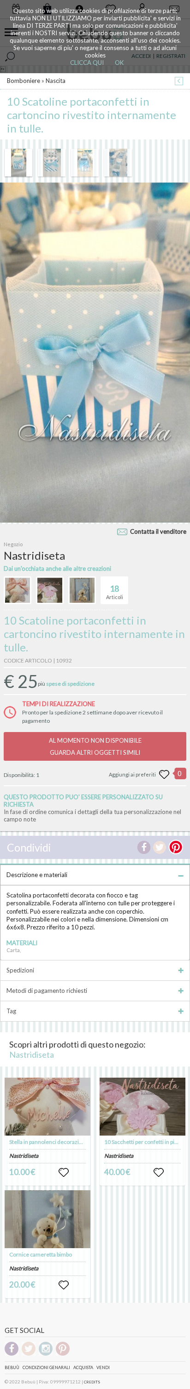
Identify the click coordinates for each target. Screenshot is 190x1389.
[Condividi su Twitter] (159, 847)
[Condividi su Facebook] (144, 847)
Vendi (103, 1367)
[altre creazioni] (17, 590)
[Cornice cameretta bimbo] (47, 1219)
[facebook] (11, 1354)
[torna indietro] (179, 82)
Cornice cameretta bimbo (40, 1254)
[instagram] (46, 1354)
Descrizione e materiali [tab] (36, 874)
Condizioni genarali (46, 1367)
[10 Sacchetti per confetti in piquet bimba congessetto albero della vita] (142, 1107)
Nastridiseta (31, 1054)
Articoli (114, 591)
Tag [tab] (11, 1011)
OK (119, 62)
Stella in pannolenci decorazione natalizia (59, 1141)
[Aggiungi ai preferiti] (164, 774)
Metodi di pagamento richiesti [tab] (46, 990)
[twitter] (29, 1354)
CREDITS (92, 1382)
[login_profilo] (64, 1172)
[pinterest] (63, 1354)
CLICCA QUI (87, 62)
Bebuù (12, 1367)
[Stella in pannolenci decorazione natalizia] (47, 1107)
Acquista (83, 1367)
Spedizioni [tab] (20, 970)
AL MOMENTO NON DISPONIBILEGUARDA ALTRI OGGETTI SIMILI (95, 746)
